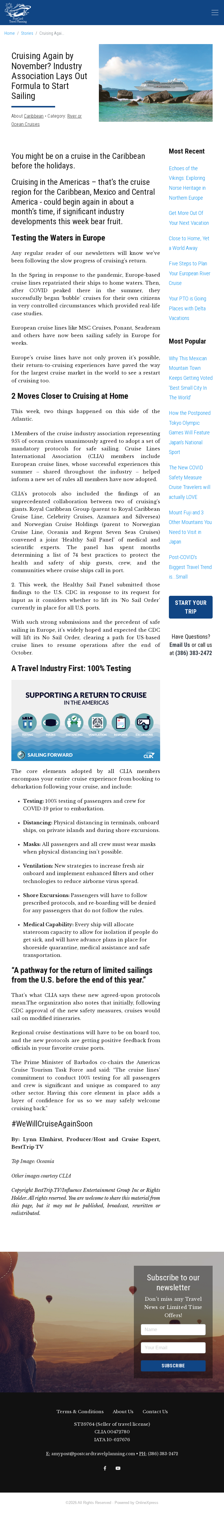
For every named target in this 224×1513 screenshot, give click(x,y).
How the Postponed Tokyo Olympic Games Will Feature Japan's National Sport (190, 432)
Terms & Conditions (80, 1411)
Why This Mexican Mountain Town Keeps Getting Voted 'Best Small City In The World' (191, 378)
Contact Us (155, 1411)
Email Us (179, 644)
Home (9, 33)
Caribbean (33, 116)
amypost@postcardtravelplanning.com (93, 1453)
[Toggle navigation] (215, 12)
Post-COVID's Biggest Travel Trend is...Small (190, 567)
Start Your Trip (190, 607)
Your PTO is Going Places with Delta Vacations (187, 308)
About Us (123, 1411)
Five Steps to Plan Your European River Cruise (189, 273)
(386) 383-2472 (193, 653)
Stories (27, 33)
